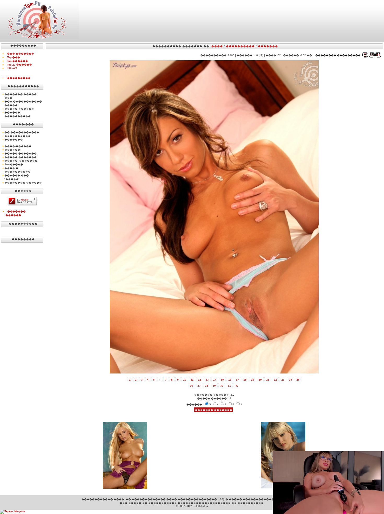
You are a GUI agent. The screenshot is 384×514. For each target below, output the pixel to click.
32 (236, 385)
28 (206, 385)
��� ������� (20, 53)
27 (199, 385)
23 (282, 379)
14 (214, 379)
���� (217, 46)
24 (290, 379)
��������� (19, 78)
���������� (240, 46)
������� (268, 46)
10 (184, 379)
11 (192, 379)
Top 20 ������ (19, 64)
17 (237, 379)
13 (207, 379)
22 (275, 379)
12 (199, 379)
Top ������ (17, 61)
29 (214, 385)
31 (229, 385)
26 (191, 385)
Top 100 (12, 67)
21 (267, 379)
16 (229, 379)
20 (260, 379)
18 (245, 379)
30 (221, 385)
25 (298, 379)
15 (222, 379)
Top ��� (13, 57)
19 (252, 379)
